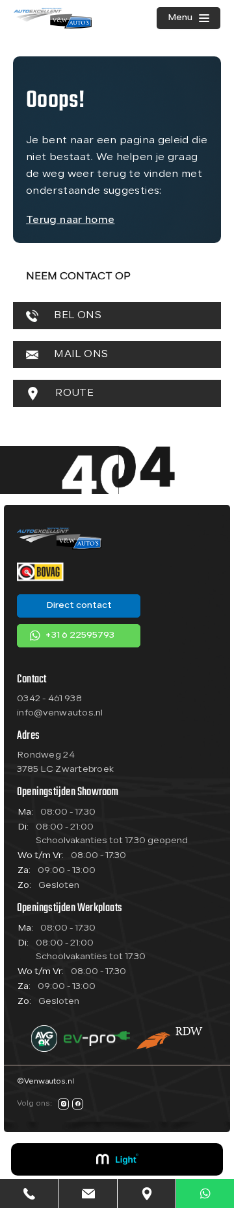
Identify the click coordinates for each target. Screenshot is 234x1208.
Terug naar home (70, 220)
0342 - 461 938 (49, 699)
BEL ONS (76, 315)
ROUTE (73, 393)
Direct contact (79, 605)
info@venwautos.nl (60, 713)
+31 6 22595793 (79, 635)
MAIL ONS (79, 354)
